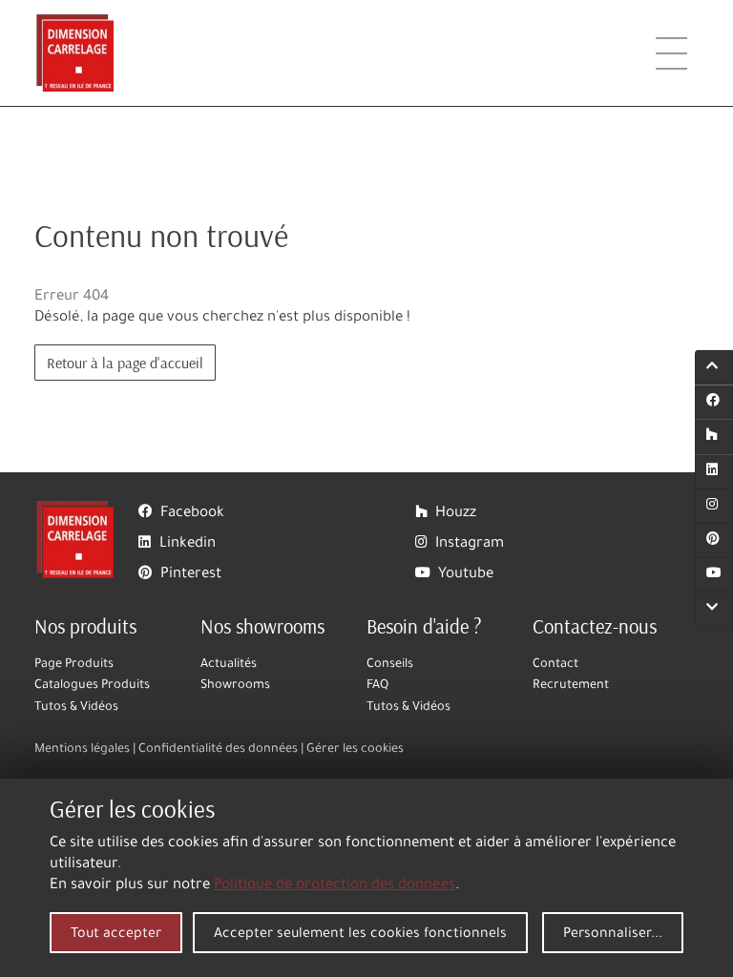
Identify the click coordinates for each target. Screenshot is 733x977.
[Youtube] (714, 575)
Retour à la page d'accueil (125, 362)
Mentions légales (82, 750)
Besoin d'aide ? (424, 625)
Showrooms (235, 686)
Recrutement (571, 686)
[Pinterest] (714, 541)
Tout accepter (116, 935)
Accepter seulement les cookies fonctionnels (360, 935)
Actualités (228, 665)
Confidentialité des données (218, 750)
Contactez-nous (595, 625)
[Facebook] (714, 402)
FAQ (377, 686)
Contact (555, 665)
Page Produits (74, 665)
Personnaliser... (612, 935)
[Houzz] (714, 437)
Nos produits (85, 625)
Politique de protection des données (334, 886)
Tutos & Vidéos (76, 708)
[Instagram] (714, 506)
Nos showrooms (262, 625)
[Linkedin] (714, 471)
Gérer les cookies (355, 750)
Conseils (389, 665)
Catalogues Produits (92, 686)
